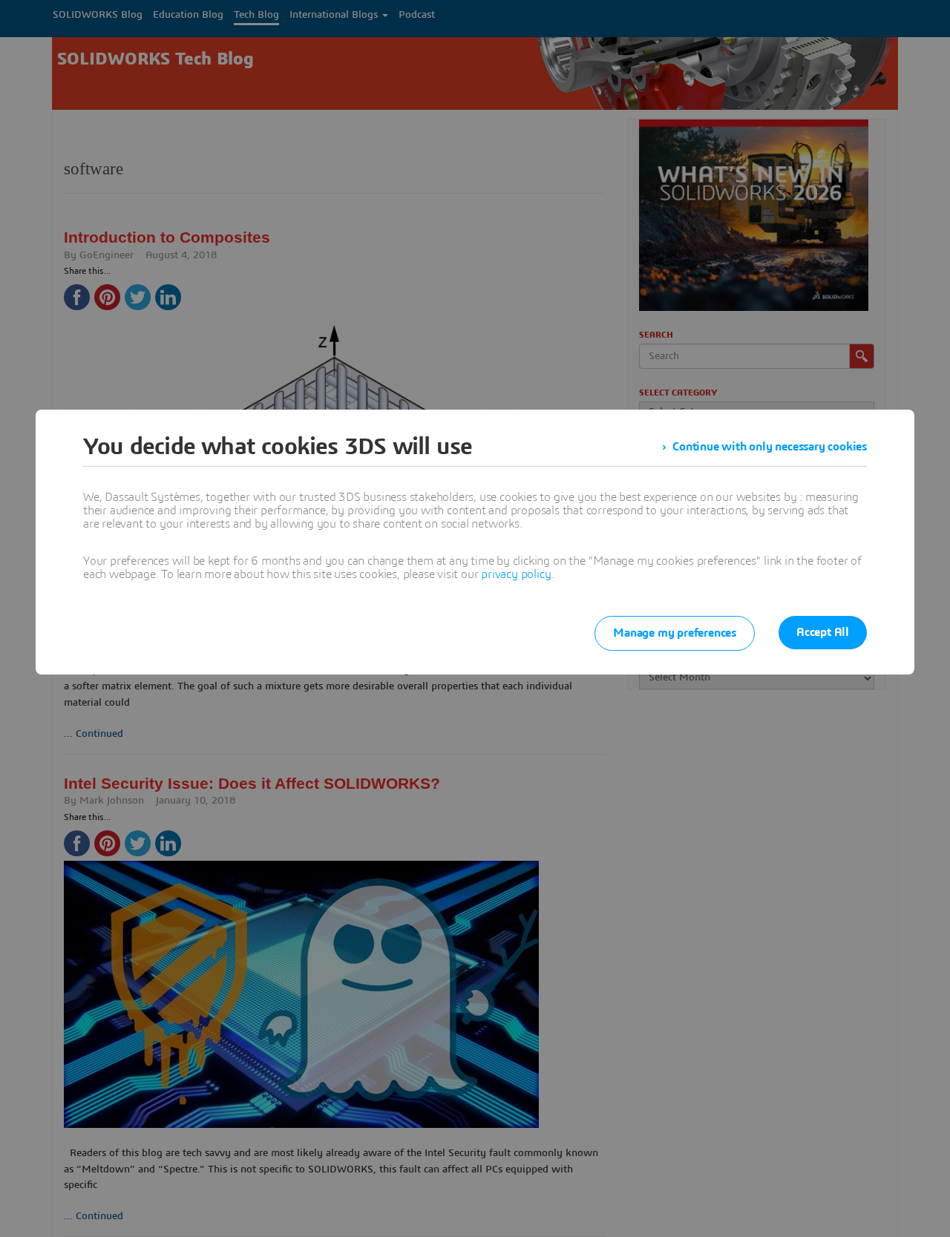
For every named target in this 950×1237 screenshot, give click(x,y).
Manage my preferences (674, 633)
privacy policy (516, 574)
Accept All (822, 632)
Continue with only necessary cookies (769, 447)
